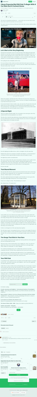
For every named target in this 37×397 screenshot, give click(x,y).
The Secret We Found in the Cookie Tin (8, 354)
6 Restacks (12, 314)
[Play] (6, 17)
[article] (18, 356)
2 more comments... (3, 347)
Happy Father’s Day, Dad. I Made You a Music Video (11, 360)
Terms (21, 390)
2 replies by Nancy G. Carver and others (9, 342)
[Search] (35, 352)
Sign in (34, 1)
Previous (4, 321)
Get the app (23, 392)
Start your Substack (16, 392)
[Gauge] (35, 17)
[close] (28, 363)
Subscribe (30, 1)
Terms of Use (23, 377)
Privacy (18, 390)
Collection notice (25, 390)
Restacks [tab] (7, 328)
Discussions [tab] (8, 352)
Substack (13, 394)
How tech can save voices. (5, 356)
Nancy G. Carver (7, 357)
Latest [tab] (4, 352)
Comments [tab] (3, 328)
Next (33, 321)
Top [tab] (1, 352)
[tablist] (5, 328)
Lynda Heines (4, 337)
